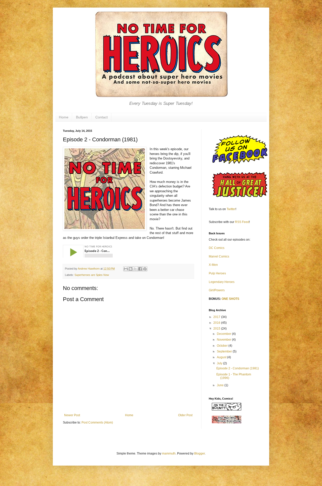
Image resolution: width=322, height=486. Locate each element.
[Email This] (125, 268)
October (222, 345)
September (225, 351)
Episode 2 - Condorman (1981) (237, 368)
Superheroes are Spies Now (91, 274)
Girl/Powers (217, 290)
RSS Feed (242, 222)
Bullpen (82, 117)
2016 (217, 323)
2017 (217, 317)
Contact (101, 117)
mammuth (169, 453)
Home (63, 117)
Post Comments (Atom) (97, 422)
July (220, 363)
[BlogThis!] (130, 268)
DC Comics (216, 248)
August (222, 357)
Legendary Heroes (221, 282)
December (224, 334)
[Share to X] (135, 268)
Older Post (185, 415)
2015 (217, 328)
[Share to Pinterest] (144, 268)
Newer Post (72, 415)
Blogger (199, 453)
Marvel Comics (219, 256)
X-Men (213, 265)
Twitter (231, 209)
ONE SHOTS (230, 299)
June (220, 385)
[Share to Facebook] (140, 268)
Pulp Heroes (217, 273)
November (224, 339)
